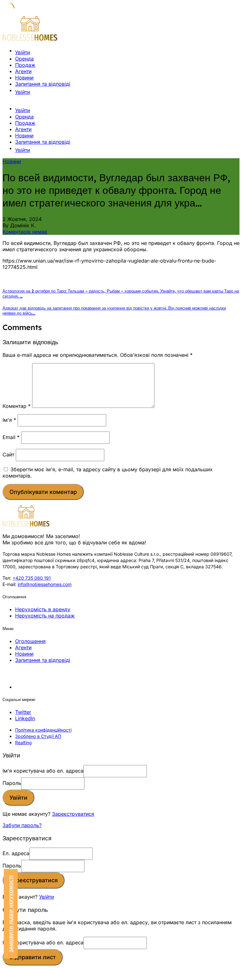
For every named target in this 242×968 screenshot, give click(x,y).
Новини (24, 77)
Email (11, 437)
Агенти (23, 71)
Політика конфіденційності (43, 730)
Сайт (8, 454)
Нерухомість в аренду (42, 609)
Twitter (23, 712)
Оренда (24, 58)
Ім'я (9, 420)
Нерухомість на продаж (45, 615)
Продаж (25, 65)
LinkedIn (25, 718)
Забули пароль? (22, 825)
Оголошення (30, 641)
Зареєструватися (73, 814)
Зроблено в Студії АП (38, 736)
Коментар (17, 406)
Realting (23, 742)
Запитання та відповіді (42, 84)
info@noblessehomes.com (45, 584)
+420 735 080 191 (32, 578)
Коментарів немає (25, 232)
